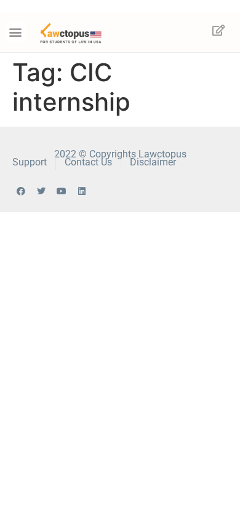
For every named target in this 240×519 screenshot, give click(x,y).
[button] (15, 32)
